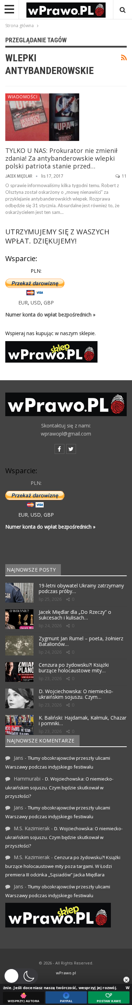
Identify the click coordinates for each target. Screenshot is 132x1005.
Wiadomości (22, 97)
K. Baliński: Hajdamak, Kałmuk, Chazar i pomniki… (82, 720)
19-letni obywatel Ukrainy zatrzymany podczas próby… (81, 588)
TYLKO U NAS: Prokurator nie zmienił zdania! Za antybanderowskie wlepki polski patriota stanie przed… (61, 158)
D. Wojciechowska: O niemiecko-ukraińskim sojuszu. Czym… (76, 694)
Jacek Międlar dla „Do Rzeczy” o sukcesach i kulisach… (75, 615)
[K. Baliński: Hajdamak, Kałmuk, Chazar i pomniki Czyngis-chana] (19, 725)
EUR (23, 302)
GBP (49, 302)
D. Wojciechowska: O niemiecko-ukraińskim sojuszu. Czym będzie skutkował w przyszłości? (59, 787)
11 (124, 176)
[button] (21, 976)
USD (36, 302)
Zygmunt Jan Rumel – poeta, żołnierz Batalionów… (81, 641)
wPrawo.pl (66, 972)
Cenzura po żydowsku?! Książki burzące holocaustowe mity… (74, 667)
